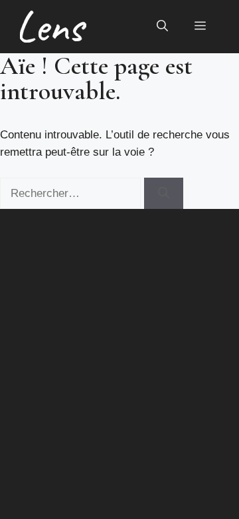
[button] (162, 27)
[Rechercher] (163, 194)
